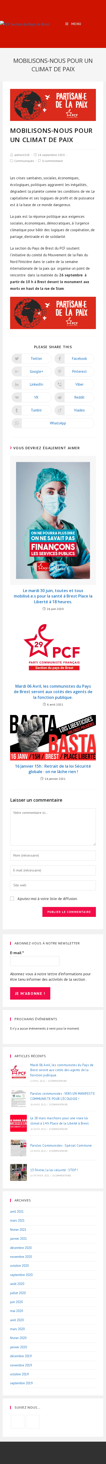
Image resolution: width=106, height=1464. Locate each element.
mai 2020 (16, 1311)
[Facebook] (17, 1421)
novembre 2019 (21, 1365)
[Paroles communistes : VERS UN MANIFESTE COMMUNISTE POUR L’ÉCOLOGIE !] (18, 1098)
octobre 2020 (19, 1266)
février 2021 (18, 1230)
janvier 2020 (18, 1347)
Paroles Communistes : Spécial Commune (61, 1145)
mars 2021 (17, 1220)
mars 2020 (17, 1329)
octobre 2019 (19, 1374)
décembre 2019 (21, 1356)
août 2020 (17, 1284)
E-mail (17, 952)
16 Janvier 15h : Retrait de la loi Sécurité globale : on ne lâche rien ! (53, 768)
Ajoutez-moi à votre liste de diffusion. (47, 898)
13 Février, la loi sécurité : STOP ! (54, 1170)
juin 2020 (16, 1302)
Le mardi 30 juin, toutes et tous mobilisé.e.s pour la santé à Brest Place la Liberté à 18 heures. (53, 596)
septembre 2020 (21, 1275)
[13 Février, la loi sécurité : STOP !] (18, 1172)
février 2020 (18, 1338)
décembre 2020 (21, 1248)
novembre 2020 (21, 1257)
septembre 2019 (21, 1383)
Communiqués (24, 161)
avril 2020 (17, 1320)
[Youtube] (32, 1421)
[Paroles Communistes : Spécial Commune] (18, 1147)
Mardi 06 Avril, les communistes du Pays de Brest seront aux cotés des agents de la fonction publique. (53, 691)
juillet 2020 (18, 1293)
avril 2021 (17, 1211)
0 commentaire (52, 161)
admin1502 (22, 155)
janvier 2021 (18, 1239)
